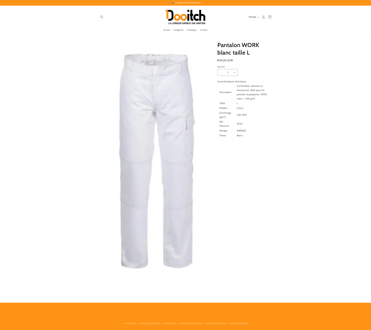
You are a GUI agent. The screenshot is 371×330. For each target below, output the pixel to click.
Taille (222, 103)
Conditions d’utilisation (239, 323)
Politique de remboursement (216, 323)
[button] (102, 17)
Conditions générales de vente (190, 323)
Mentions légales (169, 323)
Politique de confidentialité (149, 323)
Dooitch (133, 323)
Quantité (221, 66)
